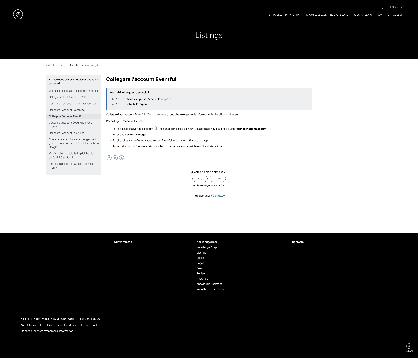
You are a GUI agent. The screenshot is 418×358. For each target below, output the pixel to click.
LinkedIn (121, 158)
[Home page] (18, 18)
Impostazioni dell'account (212, 289)
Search (201, 268)
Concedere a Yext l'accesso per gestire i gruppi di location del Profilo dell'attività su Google (74, 143)
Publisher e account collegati (84, 65)
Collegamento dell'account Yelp (67, 97)
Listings (62, 65)
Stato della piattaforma (284, 14)
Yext (23, 319)
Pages (200, 263)
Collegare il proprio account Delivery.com (73, 103)
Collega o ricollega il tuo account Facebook (74, 91)
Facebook (109, 158)
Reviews (202, 273)
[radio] (200, 179)
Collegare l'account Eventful (66, 116)
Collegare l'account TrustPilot (66, 133)
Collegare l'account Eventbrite (67, 110)
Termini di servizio (31, 325)
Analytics (202, 278)
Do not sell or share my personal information (47, 331)
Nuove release (339, 14)
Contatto (383, 14)
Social (200, 258)
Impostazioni (89, 325)
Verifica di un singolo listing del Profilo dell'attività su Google (71, 155)
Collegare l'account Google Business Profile (70, 124)
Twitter (115, 158)
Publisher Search (363, 14)
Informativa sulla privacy (62, 325)
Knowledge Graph (207, 247)
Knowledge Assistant (209, 284)
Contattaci (219, 195)
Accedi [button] (397, 14)
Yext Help (50, 65)
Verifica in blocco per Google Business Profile (71, 165)
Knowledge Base (316, 14)
